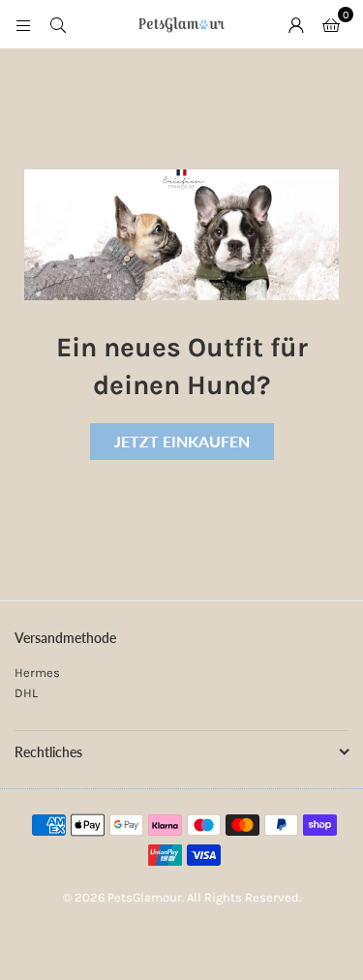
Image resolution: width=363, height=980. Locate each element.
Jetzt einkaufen (182, 441)
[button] (331, 24)
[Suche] (58, 24)
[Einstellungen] (296, 24)
